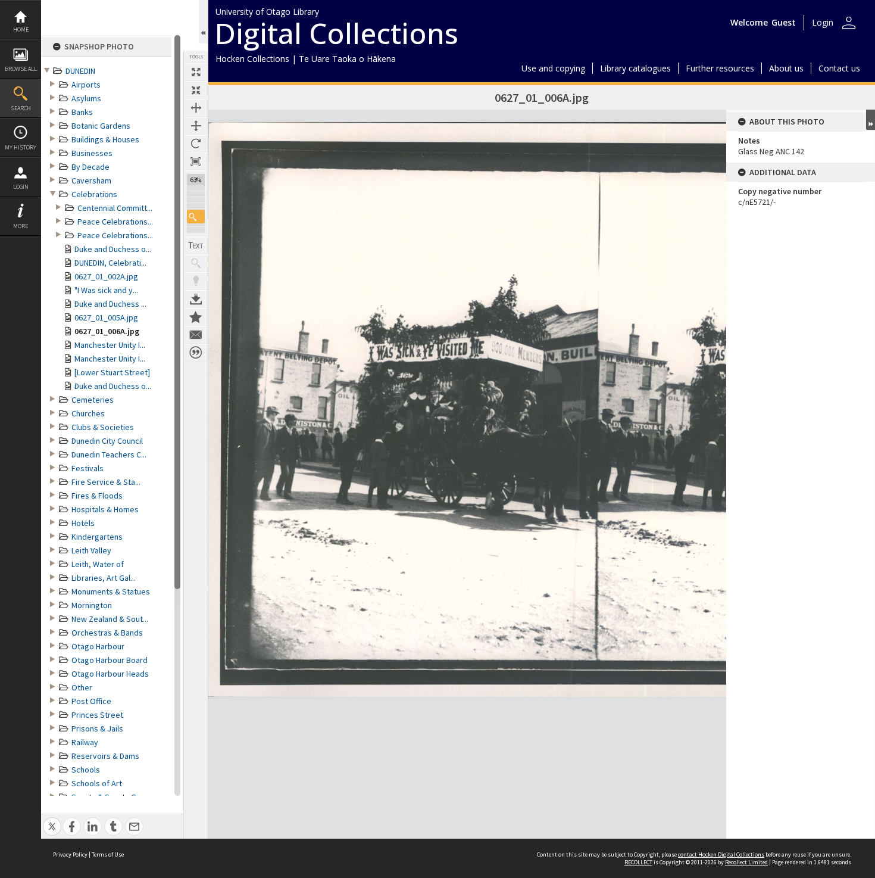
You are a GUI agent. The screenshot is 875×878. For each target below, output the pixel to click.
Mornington (91, 605)
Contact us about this (196, 335)
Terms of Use (108, 854)
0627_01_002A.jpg (106, 276)
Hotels (83, 523)
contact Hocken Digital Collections (721, 854)
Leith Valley (91, 550)
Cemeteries (92, 399)
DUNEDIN (80, 71)
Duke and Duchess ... (110, 303)
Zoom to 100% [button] (196, 161)
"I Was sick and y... (106, 290)
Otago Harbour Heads (110, 673)
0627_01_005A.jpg (106, 317)
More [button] (20, 226)
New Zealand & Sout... (109, 619)
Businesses (91, 153)
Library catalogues (635, 68)
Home (21, 29)
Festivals (87, 468)
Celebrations (94, 194)
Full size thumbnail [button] (196, 72)
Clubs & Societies (102, 427)
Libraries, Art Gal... (103, 577)
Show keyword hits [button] (196, 263)
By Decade (90, 166)
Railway (84, 742)
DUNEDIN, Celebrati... (110, 262)
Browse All (21, 69)
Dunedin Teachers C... (108, 454)
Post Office (91, 701)
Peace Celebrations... (115, 221)
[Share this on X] (52, 820)
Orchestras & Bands (107, 632)
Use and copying (553, 68)
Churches (88, 413)
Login (21, 187)
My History (20, 147)
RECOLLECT (638, 862)
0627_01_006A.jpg (106, 331)
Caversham (91, 180)
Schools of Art (96, 783)
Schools (85, 769)
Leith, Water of (97, 564)
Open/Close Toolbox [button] (203, 21)
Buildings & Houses (105, 139)
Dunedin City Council (107, 440)
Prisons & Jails (97, 728)
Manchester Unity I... (109, 345)
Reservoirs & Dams (105, 756)
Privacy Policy (70, 854)
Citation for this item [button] (196, 353)
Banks (82, 112)
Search (21, 108)
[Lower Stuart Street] (112, 372)
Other (81, 687)
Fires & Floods (97, 495)
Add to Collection (196, 317)
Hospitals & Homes (105, 509)
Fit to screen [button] (196, 90)
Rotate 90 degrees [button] (196, 143)
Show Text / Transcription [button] (196, 245)
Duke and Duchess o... (112, 249)
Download (196, 299)
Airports (86, 84)
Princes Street (97, 714)
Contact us (839, 68)
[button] (196, 216)
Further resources (720, 68)
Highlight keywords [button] (196, 281)
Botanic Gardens (100, 125)
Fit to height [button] (196, 126)
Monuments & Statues (110, 591)
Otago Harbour (97, 646)
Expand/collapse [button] (870, 120)
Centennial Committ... (114, 208)
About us (786, 68)
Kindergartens (97, 536)
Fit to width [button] (196, 108)
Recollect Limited (746, 862)
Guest (783, 22)
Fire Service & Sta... (105, 482)
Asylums (86, 98)
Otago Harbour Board (109, 660)
